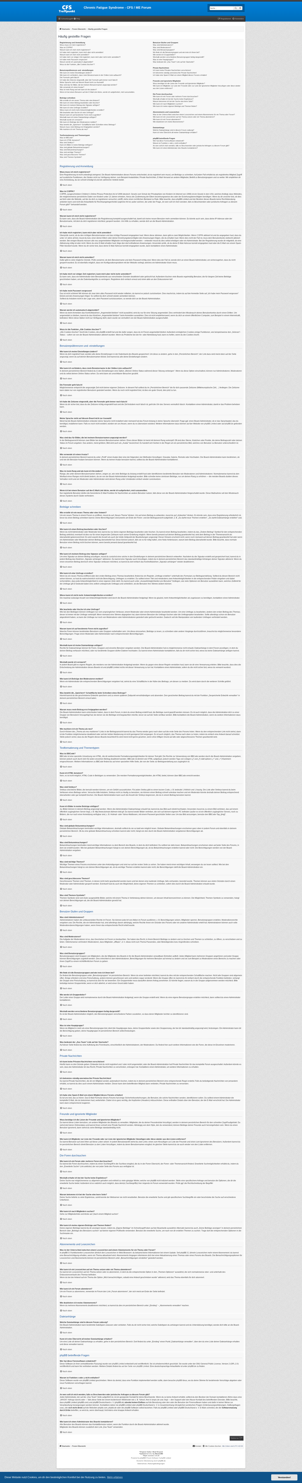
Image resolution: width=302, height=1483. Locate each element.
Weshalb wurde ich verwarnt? (71, 120)
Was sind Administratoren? (163, 45)
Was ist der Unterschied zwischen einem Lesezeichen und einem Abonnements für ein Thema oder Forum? (194, 114)
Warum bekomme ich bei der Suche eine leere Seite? (173, 101)
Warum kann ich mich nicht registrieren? (75, 50)
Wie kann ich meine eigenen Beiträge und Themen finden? (175, 106)
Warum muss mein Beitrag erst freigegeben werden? (80, 127)
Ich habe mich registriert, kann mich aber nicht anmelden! (81, 52)
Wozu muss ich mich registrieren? (73, 45)
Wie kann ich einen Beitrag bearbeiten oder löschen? (80, 103)
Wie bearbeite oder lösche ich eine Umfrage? (77, 112)
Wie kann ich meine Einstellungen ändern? (76, 73)
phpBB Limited (210, 424)
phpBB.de (229, 424)
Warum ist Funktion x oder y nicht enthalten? (170, 143)
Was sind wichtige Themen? (70, 152)
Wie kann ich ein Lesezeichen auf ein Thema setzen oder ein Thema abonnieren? (184, 117)
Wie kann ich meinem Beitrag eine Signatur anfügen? (80, 105)
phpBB (142, 1458)
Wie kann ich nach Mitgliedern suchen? (168, 104)
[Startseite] (70, 8)
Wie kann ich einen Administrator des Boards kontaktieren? (175, 148)
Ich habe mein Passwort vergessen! (73, 59)
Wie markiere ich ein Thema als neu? (74, 129)
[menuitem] (76, 19)
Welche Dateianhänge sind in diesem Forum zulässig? (173, 130)
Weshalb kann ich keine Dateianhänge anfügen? (78, 117)
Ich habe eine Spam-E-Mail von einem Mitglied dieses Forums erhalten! (180, 75)
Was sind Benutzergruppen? (164, 50)
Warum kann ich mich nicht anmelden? (74, 55)
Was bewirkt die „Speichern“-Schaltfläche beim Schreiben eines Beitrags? (88, 125)
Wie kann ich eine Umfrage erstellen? (74, 108)
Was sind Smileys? (67, 142)
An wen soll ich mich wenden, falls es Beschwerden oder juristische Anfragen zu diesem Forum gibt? (191, 146)
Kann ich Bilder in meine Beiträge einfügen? (76, 145)
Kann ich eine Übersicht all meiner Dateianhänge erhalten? (175, 132)
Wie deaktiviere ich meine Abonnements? (168, 122)
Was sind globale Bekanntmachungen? (74, 147)
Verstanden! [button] (284, 1477)
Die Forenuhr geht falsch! (69, 77)
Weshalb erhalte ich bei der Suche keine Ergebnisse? (173, 99)
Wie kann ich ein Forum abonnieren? (167, 119)
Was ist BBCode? (66, 138)
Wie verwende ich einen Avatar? (72, 87)
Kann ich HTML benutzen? (70, 140)
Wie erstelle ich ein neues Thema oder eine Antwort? (80, 100)
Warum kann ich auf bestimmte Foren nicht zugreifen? (80, 115)
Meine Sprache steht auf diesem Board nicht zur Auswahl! (82, 82)
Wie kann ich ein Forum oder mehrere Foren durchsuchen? (175, 96)
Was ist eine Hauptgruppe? (163, 59)
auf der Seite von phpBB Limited (135, 1366)
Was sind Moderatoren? (162, 47)
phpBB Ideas (181, 1380)
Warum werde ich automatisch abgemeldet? (76, 62)
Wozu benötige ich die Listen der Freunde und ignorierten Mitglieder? (179, 83)
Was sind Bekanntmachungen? (72, 150)
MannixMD (159, 1454)
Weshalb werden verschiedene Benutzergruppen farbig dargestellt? (178, 57)
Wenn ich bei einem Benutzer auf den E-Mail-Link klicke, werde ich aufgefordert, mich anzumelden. (97, 92)
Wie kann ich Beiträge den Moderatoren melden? (78, 122)
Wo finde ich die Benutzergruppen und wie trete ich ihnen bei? (176, 52)
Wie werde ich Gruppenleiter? (164, 55)
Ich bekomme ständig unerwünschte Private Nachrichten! (175, 73)
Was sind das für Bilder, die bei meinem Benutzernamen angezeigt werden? (88, 85)
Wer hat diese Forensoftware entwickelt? (168, 141)
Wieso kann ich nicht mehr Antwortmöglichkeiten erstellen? (82, 110)
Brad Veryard (158, 1452)
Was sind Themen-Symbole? (71, 157)
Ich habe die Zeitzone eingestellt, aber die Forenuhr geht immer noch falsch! (88, 80)
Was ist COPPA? (66, 47)
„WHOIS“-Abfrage (67, 1400)
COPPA (200, 235)
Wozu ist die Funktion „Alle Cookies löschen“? (77, 64)
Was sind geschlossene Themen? (73, 155)
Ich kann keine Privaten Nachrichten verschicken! (172, 70)
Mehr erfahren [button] (115, 1477)
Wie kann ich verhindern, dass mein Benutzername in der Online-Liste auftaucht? (90, 75)
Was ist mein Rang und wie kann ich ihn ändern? (78, 89)
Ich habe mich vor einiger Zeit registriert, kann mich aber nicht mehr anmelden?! (90, 57)
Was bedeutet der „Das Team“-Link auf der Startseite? (173, 62)
